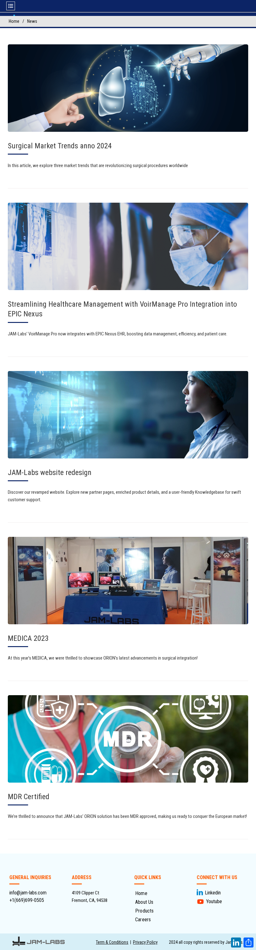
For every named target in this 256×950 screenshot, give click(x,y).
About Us (144, 902)
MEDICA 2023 (28, 638)
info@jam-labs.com (28, 893)
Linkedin (213, 893)
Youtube (214, 901)
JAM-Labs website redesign (49, 472)
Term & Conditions (112, 942)
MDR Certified (28, 796)
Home (141, 893)
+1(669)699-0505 (26, 900)
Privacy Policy (145, 942)
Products (144, 911)
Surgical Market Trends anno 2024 (60, 145)
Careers (143, 920)
